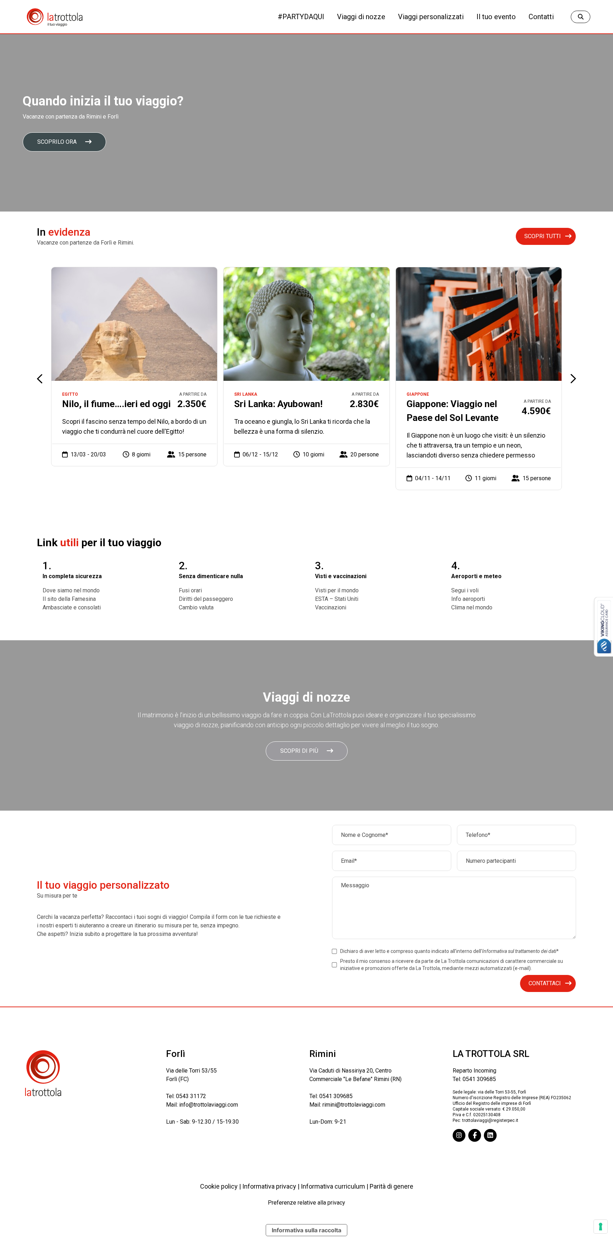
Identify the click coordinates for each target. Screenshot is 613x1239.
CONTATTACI (545, 983)
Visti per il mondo (337, 590)
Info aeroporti (468, 599)
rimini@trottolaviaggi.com (353, 1104)
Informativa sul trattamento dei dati (519, 951)
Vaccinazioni (330, 607)
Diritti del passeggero (206, 599)
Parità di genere (391, 1186)
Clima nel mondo (471, 607)
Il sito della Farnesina (69, 599)
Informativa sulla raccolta (306, 1230)
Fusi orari (190, 590)
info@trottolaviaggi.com (208, 1104)
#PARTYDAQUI (301, 16)
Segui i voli (465, 590)
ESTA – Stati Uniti (336, 599)
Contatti (541, 16)
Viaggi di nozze (361, 16)
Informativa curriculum (333, 1186)
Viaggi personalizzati (431, 16)
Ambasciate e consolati (72, 607)
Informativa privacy (269, 1186)
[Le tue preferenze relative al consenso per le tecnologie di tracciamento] (600, 1226)
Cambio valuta (196, 607)
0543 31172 (191, 1096)
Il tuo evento (496, 16)
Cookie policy (219, 1186)
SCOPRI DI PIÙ (299, 750)
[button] (573, 378)
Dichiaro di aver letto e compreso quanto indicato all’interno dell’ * (449, 951)
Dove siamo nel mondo (71, 590)
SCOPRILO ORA (57, 141)
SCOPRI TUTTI (542, 236)
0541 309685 (336, 1096)
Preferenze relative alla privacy (306, 1202)
